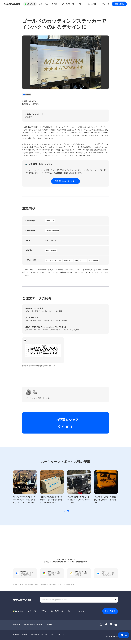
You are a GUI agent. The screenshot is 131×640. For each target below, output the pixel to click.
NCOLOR (49, 624)
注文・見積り (119, 4)
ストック (91, 4)
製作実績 (27, 94)
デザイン (54, 4)
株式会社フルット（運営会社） (33, 624)
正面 (76, 260)
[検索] (115, 600)
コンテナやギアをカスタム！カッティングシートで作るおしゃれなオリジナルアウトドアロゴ (24, 499)
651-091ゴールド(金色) (52, 230)
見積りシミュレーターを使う (65, 181)
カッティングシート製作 (20, 584)
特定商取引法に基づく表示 (39, 635)
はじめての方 (31, 4)
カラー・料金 (43, 4)
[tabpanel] (65, 62)
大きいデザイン (68, 260)
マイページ (105, 4)
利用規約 (24, 635)
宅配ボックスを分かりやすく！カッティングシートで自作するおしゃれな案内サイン (51, 499)
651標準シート (50, 221)
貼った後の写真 (93, 260)
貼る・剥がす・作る (68, 4)
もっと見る (65, 511)
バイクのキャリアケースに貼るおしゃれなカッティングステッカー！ (105, 499)
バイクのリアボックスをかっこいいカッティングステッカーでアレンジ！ (78, 499)
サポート (81, 4)
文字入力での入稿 (51, 250)
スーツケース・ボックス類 (53, 260)
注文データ (83, 260)
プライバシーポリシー (57, 635)
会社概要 (16, 635)
